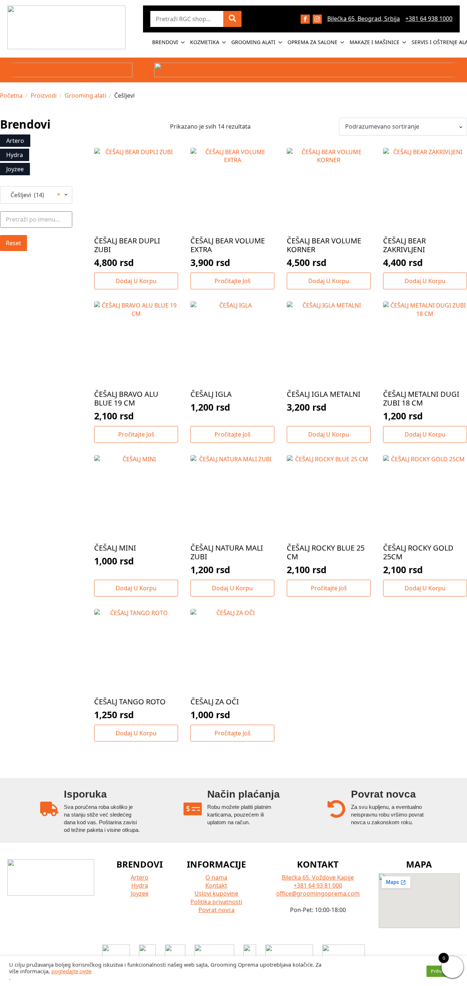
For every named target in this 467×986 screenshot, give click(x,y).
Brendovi (165, 42)
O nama (216, 877)
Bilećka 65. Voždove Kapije (318, 877)
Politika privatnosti (216, 902)
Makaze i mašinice (375, 42)
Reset (13, 243)
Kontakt (216, 885)
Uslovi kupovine (216, 893)
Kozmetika (204, 42)
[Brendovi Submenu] (183, 42)
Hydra (139, 885)
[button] (232, 19)
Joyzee (139, 893)
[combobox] (36, 195)
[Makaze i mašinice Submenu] (405, 42)
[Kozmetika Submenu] (224, 42)
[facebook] (305, 19)
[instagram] (317, 19)
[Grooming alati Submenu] (280, 42)
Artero (139, 877)
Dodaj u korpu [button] (136, 281)
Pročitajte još (233, 281)
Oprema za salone (312, 42)
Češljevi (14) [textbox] (33, 195)
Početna (11, 95)
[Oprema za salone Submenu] (342, 42)
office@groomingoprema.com (318, 893)
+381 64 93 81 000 (318, 885)
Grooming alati (253, 42)
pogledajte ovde (71, 971)
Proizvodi (44, 95)
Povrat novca (216, 910)
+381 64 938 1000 (428, 19)
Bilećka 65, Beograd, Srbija (363, 19)
